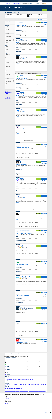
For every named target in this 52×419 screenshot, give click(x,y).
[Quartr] (17, 57)
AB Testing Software (7, 91)
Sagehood (8, 364)
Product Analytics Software (8, 97)
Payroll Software (19, 379)
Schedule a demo (38, 22)
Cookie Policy (11, 408)
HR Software (6, 379)
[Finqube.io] (17, 196)
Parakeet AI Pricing (34, 384)
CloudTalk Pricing (25, 391)
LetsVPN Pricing (20, 384)
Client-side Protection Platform (27, 409)
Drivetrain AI (8, 374)
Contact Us (6, 412)
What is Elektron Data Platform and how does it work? (23, 326)
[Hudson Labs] (17, 127)
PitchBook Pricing (18, 51)
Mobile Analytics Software (8, 94)
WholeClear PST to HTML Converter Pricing (16, 388)
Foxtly (14, 412)
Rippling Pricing (7, 384)
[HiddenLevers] (17, 262)
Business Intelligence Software (8, 92)
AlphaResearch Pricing (19, 121)
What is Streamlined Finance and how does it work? (23, 147)
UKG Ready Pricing (11, 384)
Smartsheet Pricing (35, 391)
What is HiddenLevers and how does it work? (22, 264)
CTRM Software (26, 408)
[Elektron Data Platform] (17, 324)
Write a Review (23, 58)
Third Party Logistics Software (27, 407)
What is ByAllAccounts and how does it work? (22, 342)
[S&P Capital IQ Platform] (17, 246)
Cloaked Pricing (44, 384)
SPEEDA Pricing (18, 173)
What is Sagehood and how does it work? (21, 78)
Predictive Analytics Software (8, 98)
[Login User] (46, 3)
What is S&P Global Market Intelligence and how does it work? (24, 233)
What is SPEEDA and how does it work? (21, 164)
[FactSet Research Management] (17, 277)
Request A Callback (44, 9)
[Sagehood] (17, 76)
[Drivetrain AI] (17, 179)
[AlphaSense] (17, 23)
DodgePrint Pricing (7, 388)
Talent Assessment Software (27, 411)
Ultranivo (15, 409)
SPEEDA (8, 372)
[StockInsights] (17, 214)
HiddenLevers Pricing (19, 271)
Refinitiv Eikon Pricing (19, 104)
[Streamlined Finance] (17, 145)
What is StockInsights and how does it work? (22, 216)
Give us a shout (7, 398)
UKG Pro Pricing (25, 384)
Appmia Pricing (16, 384)
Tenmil (14, 407)
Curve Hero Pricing (12, 391)
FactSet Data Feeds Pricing (19, 302)
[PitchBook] (17, 40)
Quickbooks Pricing (30, 391)
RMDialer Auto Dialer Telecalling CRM (18, 410)
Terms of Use (11, 407)
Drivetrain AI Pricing (18, 190)
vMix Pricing (6, 385)
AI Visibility (43, 3)
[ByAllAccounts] (17, 340)
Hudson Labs (8, 369)
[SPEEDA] (17, 162)
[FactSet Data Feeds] (17, 293)
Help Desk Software (10, 379)
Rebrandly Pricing (7, 391)
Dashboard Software (7, 93)
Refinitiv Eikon (9, 366)
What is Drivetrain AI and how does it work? (22, 181)
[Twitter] (43, 407)
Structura (15, 408)
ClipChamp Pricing (17, 391)
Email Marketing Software (29, 379)
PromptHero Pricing (39, 384)
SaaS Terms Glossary (7, 411)
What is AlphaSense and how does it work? (22, 25)
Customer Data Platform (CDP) (8, 96)
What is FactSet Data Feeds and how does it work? (23, 295)
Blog (5, 410)
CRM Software (15, 379)
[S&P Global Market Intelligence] (17, 231)
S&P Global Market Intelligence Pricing (21, 240)
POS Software (24, 379)
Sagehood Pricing (18, 87)
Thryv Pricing (21, 391)
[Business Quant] (17, 308)
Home (5, 5)
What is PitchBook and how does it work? (21, 42)
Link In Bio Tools (26, 410)
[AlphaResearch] (17, 110)
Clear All (14, 19)
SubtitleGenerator (16, 411)
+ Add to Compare (44, 24)
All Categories (6, 407)
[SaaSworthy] (13, 3)
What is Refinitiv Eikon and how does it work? (22, 95)
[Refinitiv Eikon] (17, 93)
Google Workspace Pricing (42, 391)
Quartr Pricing (18, 68)
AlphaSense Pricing (18, 34)
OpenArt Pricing (29, 384)
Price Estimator (6, 408)
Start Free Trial (44, 22)
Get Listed (6, 402)
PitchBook (8, 361)
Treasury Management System (27, 412)
